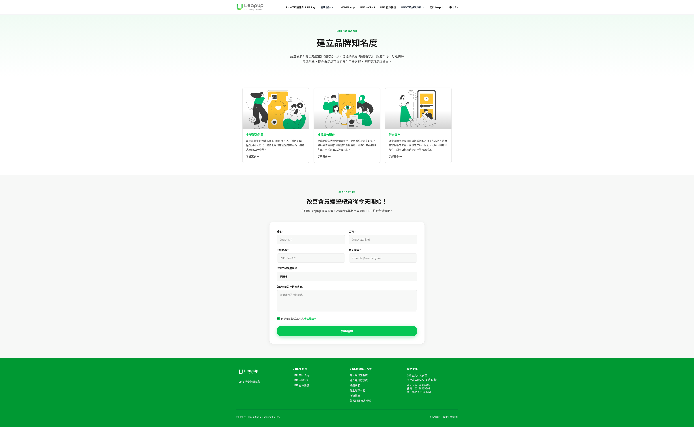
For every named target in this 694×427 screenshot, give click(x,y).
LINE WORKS (367, 7)
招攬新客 (355, 385)
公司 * (352, 231)
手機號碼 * (283, 250)
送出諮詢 (347, 331)
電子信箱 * (355, 250)
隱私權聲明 (310, 318)
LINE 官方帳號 (388, 7)
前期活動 (325, 7)
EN (456, 7)
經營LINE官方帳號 (360, 400)
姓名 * (280, 231)
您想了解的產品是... (288, 268)
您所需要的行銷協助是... (290, 286)
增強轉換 (355, 395)
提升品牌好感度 (359, 380)
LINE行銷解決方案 (411, 7)
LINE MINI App (347, 7)
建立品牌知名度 (359, 375)
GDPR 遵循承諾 (450, 416)
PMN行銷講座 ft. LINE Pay (300, 7)
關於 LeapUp (436, 7)
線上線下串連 (357, 390)
